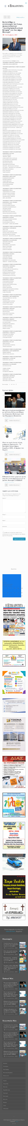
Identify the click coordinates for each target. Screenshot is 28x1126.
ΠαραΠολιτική (6, 1090)
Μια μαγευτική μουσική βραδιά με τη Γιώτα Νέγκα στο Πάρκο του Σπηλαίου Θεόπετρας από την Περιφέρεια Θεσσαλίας (13, 413)
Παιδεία (5, 1102)
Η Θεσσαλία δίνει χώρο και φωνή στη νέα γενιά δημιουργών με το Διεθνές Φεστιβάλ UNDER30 (14, 478)
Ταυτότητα (5, 1066)
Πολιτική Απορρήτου (8, 1072)
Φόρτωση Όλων (21, 17)
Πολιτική (5, 1086)
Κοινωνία (5, 1099)
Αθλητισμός (5, 1108)
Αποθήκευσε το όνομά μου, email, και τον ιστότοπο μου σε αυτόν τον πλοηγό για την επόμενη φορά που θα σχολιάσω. (13, 534)
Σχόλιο (4, 498)
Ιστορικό (5, 1063)
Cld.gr (17, 1121)
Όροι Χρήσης (6, 1069)
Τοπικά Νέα (5, 1083)
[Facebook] (13, 1123)
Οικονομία (5, 1093)
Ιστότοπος (4, 526)
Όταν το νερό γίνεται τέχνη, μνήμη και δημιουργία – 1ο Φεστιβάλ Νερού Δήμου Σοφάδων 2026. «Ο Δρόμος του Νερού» (13, 446)
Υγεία (4, 1105)
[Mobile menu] (26, 3)
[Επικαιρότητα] (14, 6)
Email (4, 520)
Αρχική (4, 1080)
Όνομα (4, 514)
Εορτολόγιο (13, 569)
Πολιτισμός (5, 1096)
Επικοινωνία (6, 1075)
